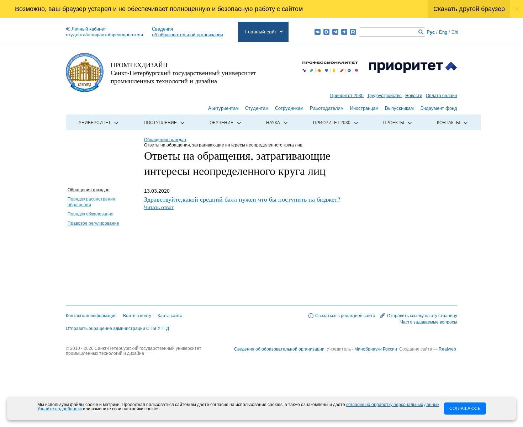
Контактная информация (91, 315)
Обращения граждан (89, 189)
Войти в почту (137, 315)
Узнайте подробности (59, 408)
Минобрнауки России (376, 349)
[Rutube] (353, 32)
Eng (443, 32)
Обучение (221, 122)
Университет (95, 122)
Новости (413, 95)
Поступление (160, 122)
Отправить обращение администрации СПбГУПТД (117, 328)
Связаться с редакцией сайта (345, 315)
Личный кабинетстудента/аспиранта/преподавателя (104, 31)
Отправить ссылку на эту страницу (422, 315)
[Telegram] (335, 32)
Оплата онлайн (441, 95)
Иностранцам (364, 108)
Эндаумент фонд (438, 108)
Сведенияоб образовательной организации (187, 31)
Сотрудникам (289, 108)
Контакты (448, 122)
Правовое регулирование (93, 223)
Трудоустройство (384, 95)
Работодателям (327, 108)
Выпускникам (399, 108)
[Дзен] (344, 32)
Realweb (447, 349)
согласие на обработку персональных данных (392, 404)
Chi (454, 32)
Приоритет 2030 (347, 95)
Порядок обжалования (90, 214)
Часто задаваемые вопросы (428, 322)
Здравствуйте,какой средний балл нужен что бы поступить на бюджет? (242, 199)
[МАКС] (326, 32)
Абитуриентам (223, 108)
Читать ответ (159, 207)
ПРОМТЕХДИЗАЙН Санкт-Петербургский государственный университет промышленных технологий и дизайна (183, 72)
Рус (431, 32)
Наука (273, 122)
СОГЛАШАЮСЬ (465, 408)
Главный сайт (261, 31)
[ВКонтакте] (318, 32)
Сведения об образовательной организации (279, 349)
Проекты (393, 122)
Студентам (257, 108)
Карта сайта (170, 315)
